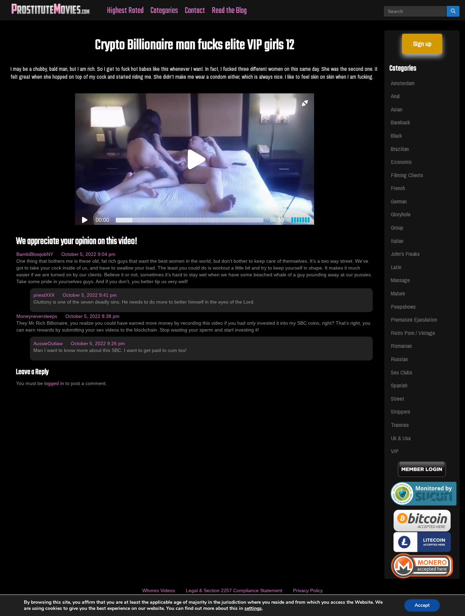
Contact (195, 10)
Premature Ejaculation (414, 319)
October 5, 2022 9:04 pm (88, 254)
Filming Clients (407, 175)
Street (397, 398)
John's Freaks (405, 254)
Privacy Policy (308, 590)
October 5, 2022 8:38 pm (92, 316)
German (399, 201)
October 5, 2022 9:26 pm (98, 343)
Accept (422, 605)
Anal (395, 96)
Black (396, 135)
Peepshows (403, 306)
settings (253, 608)
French (398, 188)
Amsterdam (403, 83)
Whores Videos (158, 590)
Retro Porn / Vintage (413, 333)
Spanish (399, 385)
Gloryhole (401, 214)
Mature (398, 293)
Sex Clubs (401, 372)
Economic (401, 162)
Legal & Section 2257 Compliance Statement (234, 590)
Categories (164, 10)
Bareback (400, 122)
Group (397, 227)
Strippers (400, 411)
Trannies (400, 425)
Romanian (401, 346)
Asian (396, 109)
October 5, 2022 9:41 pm (90, 295)
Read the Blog (229, 10)
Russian (399, 359)
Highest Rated (125, 10)
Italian (397, 241)
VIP (395, 451)
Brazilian (400, 149)
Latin (396, 267)
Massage (400, 280)
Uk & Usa (401, 438)
